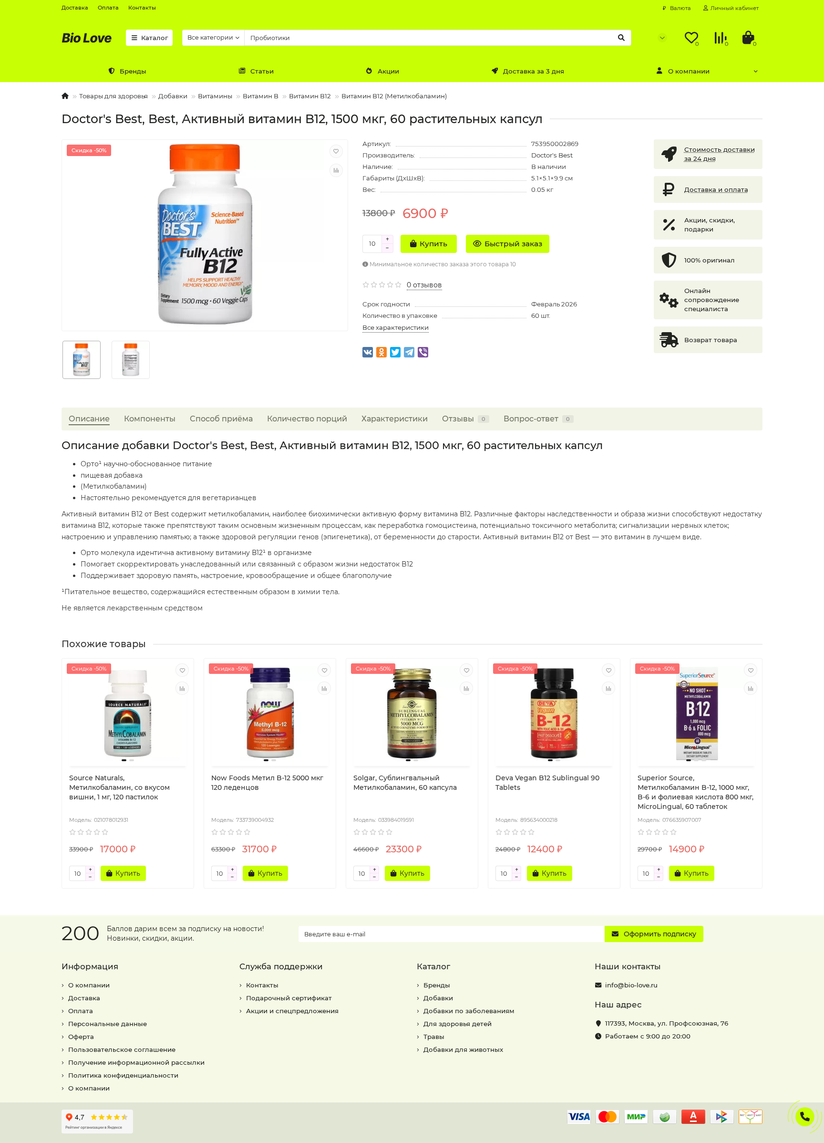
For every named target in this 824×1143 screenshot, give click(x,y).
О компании (689, 71)
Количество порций (307, 418)
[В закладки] (336, 151)
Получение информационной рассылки (136, 1062)
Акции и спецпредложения (292, 1011)
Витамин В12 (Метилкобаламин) (394, 96)
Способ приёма (221, 418)
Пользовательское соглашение (121, 1049)
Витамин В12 (310, 96)
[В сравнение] (336, 170)
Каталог (154, 38)
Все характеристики (395, 327)
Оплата (108, 7)
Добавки (172, 96)
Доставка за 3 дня (533, 71)
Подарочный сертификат (289, 998)
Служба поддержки (281, 966)
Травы (433, 1036)
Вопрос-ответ (537, 418)
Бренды (133, 71)
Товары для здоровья (113, 96)
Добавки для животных (463, 1049)
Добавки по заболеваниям (469, 1011)
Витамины (215, 96)
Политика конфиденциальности (123, 1075)
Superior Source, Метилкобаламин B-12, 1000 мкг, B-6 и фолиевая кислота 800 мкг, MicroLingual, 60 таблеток (695, 792)
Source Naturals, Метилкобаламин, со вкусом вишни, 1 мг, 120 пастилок (119, 787)
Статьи (262, 71)
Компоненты (149, 418)
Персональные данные (107, 1024)
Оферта (81, 1036)
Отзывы (463, 418)
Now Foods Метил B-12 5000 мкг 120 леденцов (267, 783)
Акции (388, 71)
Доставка (75, 7)
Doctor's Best (552, 155)
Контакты (142, 7)
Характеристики (394, 418)
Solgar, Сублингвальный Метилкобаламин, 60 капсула (405, 783)
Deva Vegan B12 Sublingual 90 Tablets (547, 783)
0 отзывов (424, 285)
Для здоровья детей (457, 1024)
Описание (89, 418)
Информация (90, 966)
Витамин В (260, 96)
